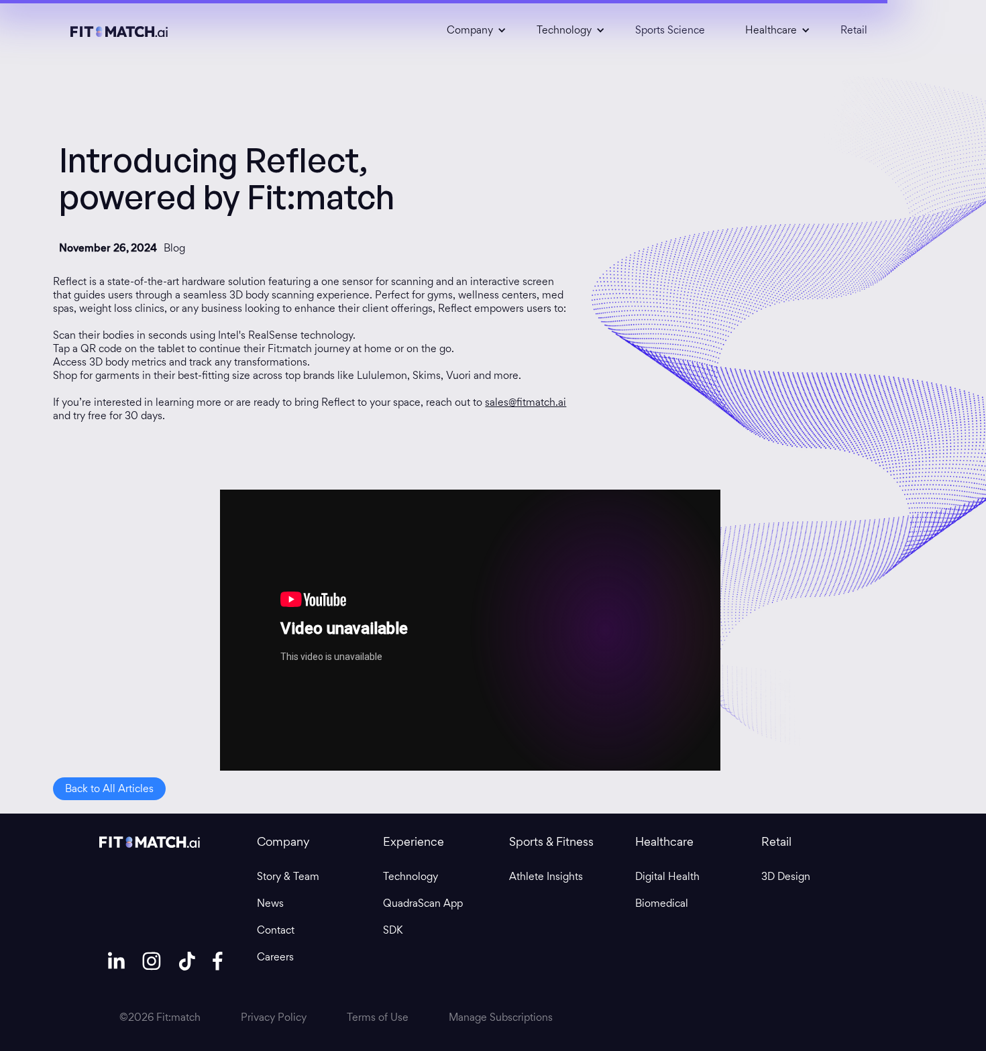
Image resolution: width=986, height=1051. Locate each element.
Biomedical (661, 903)
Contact (275, 930)
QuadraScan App (423, 903)
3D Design (785, 876)
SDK (392, 930)
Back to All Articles (109, 788)
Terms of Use (377, 1017)
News (270, 903)
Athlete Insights (546, 876)
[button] (471, 30)
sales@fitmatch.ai (525, 402)
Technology (410, 876)
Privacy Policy (274, 1017)
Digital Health (667, 876)
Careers (275, 957)
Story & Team (288, 876)
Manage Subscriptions (501, 1017)
